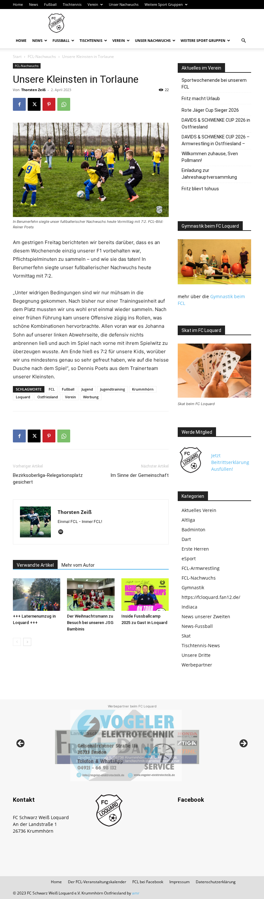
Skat (186, 636)
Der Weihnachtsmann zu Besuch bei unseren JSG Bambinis (90, 622)
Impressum (179, 882)
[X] (34, 104)
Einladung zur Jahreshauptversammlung (209, 174)
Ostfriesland (47, 396)
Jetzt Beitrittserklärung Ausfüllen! (230, 462)
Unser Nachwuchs (123, 4)
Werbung (91, 396)
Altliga (188, 520)
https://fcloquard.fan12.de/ (211, 597)
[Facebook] (19, 104)
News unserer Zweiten (206, 616)
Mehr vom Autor (78, 565)
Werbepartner (197, 665)
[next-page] (27, 642)
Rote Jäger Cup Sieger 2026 (210, 110)
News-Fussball (197, 626)
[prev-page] (17, 642)
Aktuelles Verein (199, 510)
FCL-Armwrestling (201, 568)
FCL (52, 389)
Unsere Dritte (196, 655)
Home (18, 4)
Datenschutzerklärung (216, 882)
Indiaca (189, 607)
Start (17, 56)
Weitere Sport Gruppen (164, 4)
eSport (189, 558)
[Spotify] (63, 532)
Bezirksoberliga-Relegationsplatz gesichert (48, 478)
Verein (93, 4)
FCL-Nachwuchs (42, 56)
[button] (243, 41)
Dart (186, 539)
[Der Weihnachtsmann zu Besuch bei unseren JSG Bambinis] (90, 594)
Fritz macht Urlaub (201, 98)
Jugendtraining (112, 389)
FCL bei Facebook (147, 882)
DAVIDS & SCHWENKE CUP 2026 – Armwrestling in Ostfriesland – (216, 140)
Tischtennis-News (201, 645)
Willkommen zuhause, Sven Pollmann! (210, 157)
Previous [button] (21, 744)
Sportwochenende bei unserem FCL (214, 84)
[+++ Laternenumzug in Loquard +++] (36, 594)
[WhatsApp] (63, 104)
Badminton (193, 529)
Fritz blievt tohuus (200, 188)
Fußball (50, 4)
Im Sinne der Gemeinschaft (139, 475)
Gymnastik (193, 587)
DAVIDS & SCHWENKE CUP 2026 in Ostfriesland (216, 123)
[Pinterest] (48, 104)
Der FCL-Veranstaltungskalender (97, 882)
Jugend (87, 389)
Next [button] (243, 744)
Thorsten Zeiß (33, 89)
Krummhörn (143, 389)
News (33, 4)
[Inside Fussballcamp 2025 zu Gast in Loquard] (145, 594)
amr (135, 893)
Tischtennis (72, 4)
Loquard (23, 396)
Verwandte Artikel (35, 565)
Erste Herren (195, 549)
